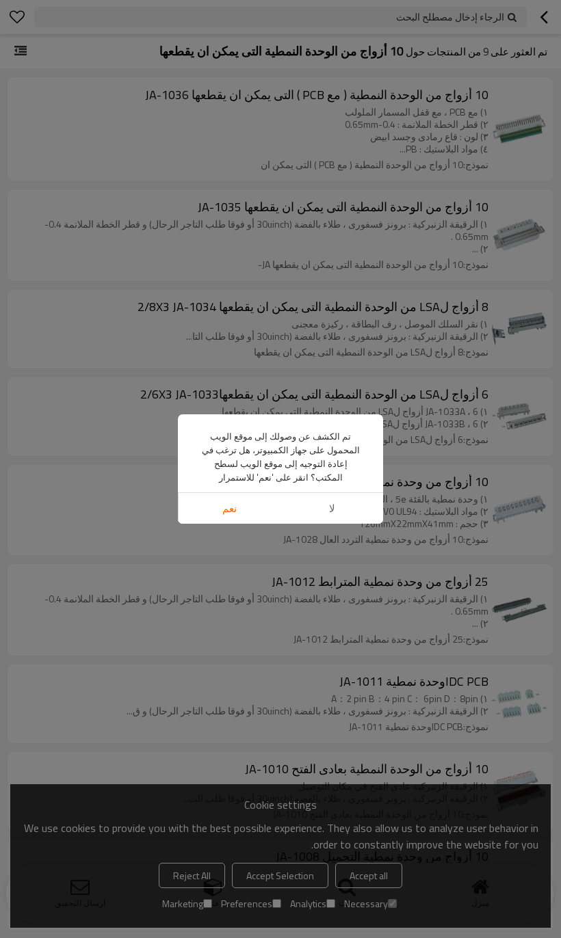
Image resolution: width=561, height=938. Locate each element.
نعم (229, 508)
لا (332, 508)
